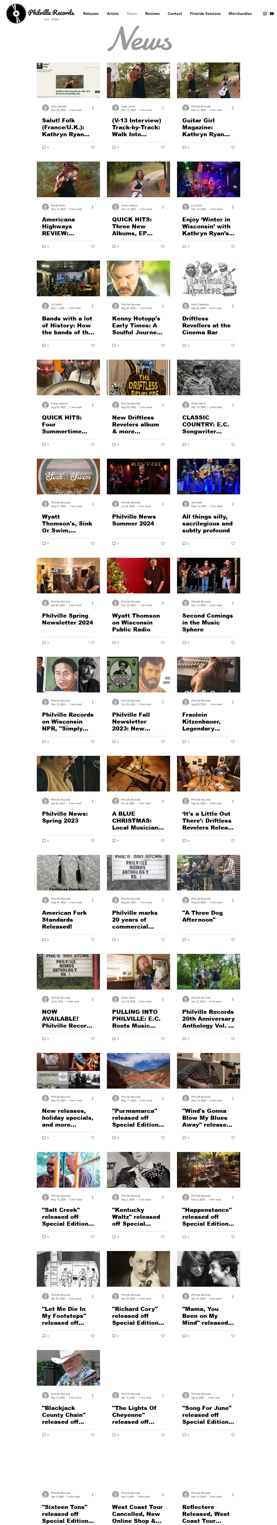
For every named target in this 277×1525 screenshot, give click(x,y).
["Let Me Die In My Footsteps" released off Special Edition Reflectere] (68, 1269)
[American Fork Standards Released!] (68, 873)
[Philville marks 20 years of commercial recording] (138, 873)
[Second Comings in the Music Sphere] (208, 575)
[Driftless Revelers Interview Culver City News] (208, 278)
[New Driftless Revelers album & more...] (138, 377)
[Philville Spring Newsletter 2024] (68, 575)
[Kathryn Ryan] (208, 80)
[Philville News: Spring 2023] (68, 773)
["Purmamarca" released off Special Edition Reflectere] (138, 1071)
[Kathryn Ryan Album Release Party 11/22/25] (208, 179)
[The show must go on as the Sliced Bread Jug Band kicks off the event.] (68, 278)
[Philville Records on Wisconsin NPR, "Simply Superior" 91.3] (68, 674)
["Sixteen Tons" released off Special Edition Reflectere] (68, 1467)
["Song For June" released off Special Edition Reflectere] (208, 1368)
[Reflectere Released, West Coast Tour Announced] (208, 1467)
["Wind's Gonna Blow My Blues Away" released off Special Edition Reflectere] (208, 1071)
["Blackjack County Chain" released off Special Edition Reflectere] (68, 1368)
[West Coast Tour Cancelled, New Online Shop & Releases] (138, 1467)
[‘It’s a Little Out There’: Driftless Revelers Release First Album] (208, 773)
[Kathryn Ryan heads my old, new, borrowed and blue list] (68, 80)
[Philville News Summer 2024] (138, 476)
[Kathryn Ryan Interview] (138, 80)
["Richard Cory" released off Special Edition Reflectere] (138, 1269)
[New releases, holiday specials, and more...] (68, 1071)
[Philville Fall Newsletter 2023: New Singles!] (138, 674)
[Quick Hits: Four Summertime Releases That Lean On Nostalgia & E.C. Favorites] (68, 377)
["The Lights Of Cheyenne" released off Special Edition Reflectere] (138, 1368)
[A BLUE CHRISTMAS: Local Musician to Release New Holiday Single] (138, 773)
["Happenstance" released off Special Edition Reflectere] (208, 1170)
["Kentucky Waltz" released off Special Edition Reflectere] (138, 1170)
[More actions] (94, 108)
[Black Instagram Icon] (265, 13)
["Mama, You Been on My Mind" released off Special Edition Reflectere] (208, 1269)
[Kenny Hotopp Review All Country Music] (138, 278)
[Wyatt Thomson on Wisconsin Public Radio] (138, 575)
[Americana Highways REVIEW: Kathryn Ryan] (68, 179)
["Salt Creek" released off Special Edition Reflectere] (68, 1170)
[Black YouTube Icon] (271, 13)
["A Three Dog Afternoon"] (208, 873)
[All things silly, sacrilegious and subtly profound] (208, 476)
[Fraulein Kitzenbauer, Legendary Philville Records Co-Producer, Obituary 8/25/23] (208, 674)
